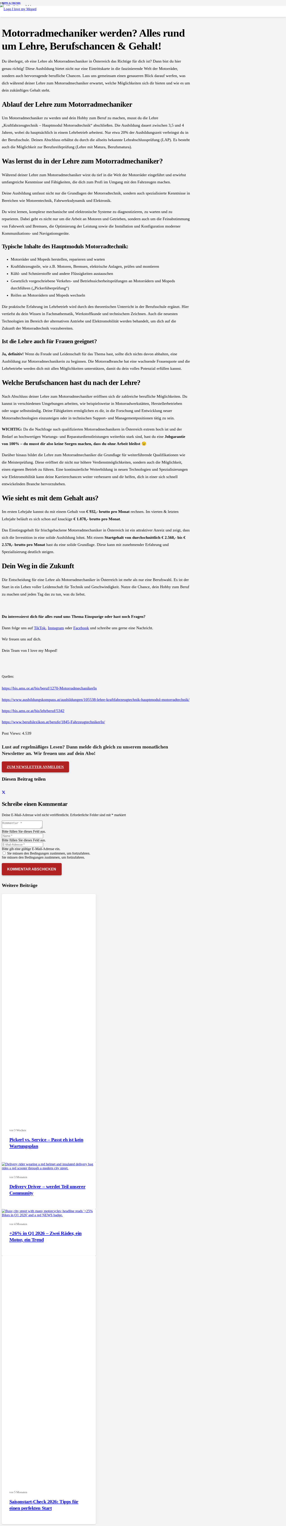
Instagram (56, 628)
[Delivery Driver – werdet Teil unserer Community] (49, 1168)
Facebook (81, 628)
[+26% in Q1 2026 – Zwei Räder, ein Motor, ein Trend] (49, 1215)
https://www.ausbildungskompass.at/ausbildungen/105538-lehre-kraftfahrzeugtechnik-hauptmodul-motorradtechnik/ (95, 699)
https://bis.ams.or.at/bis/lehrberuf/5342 (33, 711)
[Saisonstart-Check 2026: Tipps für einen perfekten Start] (116, 1483)
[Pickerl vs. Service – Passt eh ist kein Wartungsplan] (116, 1121)
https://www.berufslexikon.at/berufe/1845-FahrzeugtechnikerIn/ (53, 722)
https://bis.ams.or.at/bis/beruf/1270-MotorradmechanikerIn (49, 688)
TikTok (40, 628)
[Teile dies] (3, 792)
